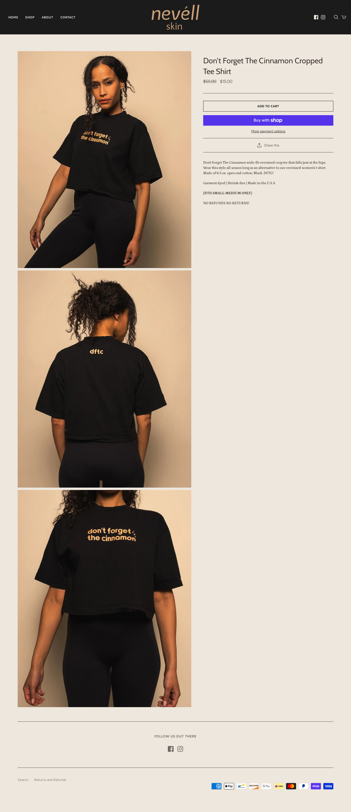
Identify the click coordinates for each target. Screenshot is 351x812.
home (13, 17)
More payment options (268, 131)
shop (30, 17)
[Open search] (336, 17)
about (47, 17)
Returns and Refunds (50, 780)
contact (67, 17)
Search (23, 780)
